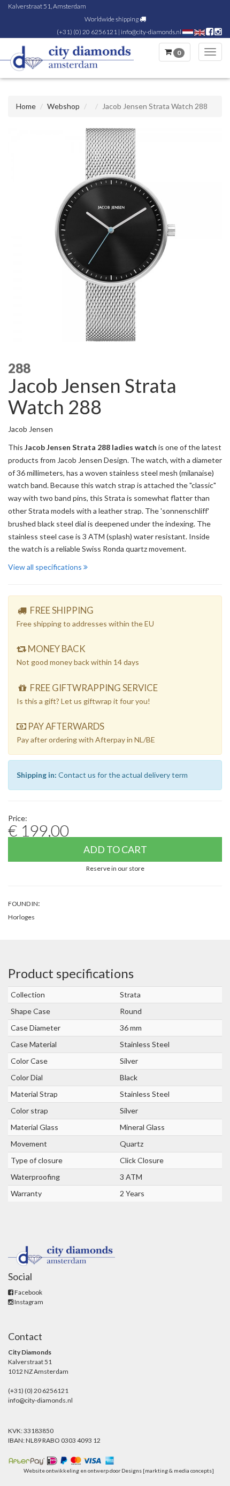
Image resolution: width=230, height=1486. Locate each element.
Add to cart (115, 849)
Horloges (21, 917)
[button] (115, 868)
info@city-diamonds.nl (151, 32)
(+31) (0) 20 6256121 (87, 32)
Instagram (28, 1302)
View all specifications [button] (45, 566)
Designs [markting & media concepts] (167, 1470)
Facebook (27, 1292)
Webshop (63, 106)
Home (26, 106)
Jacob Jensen (30, 429)
